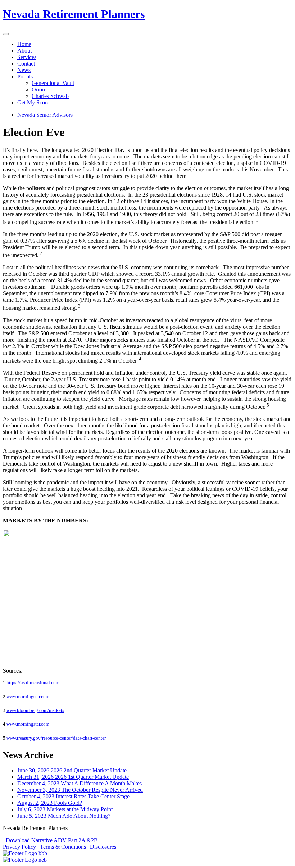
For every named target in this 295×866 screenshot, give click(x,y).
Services (26, 57)
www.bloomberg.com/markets (35, 710)
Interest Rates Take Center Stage (73, 796)
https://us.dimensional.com (32, 682)
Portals (25, 76)
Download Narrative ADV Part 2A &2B (50, 840)
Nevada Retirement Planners (74, 14)
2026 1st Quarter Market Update (73, 777)
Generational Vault (53, 83)
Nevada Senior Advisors (45, 115)
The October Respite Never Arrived (80, 790)
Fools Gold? (49, 803)
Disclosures (103, 847)
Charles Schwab (50, 96)
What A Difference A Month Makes (79, 783)
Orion (38, 89)
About (24, 51)
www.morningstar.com (27, 696)
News (24, 70)
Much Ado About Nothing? (63, 816)
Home (24, 44)
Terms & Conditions (63, 847)
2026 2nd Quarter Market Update (72, 770)
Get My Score (33, 102)
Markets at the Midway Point (65, 809)
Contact (26, 63)
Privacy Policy (19, 847)
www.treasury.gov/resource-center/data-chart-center (56, 738)
